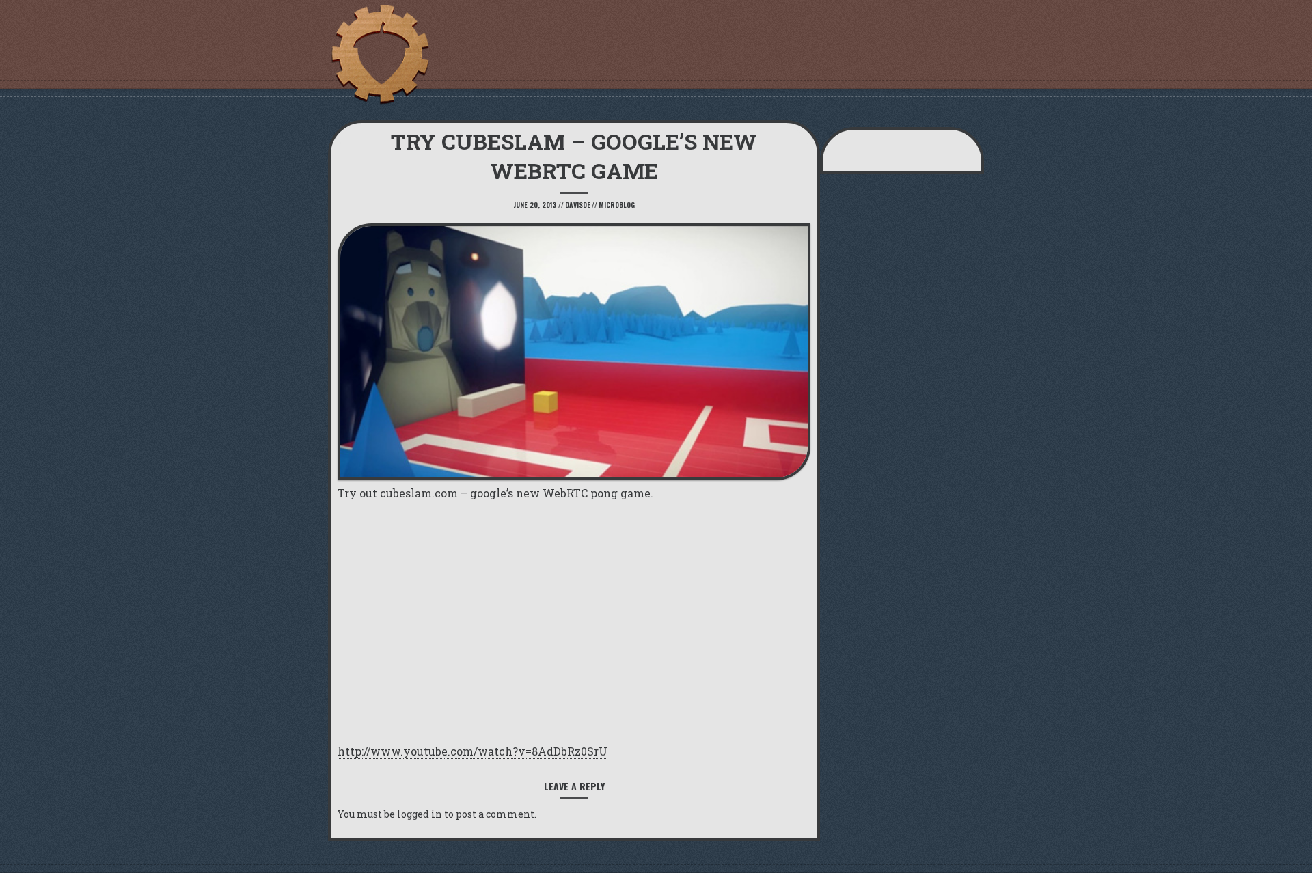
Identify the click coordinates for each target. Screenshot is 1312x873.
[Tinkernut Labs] (379, 54)
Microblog (617, 204)
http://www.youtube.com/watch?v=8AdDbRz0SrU (472, 751)
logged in (419, 813)
